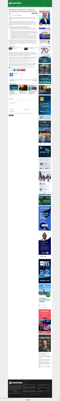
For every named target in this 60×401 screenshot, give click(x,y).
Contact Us (44, 6)
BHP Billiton (23, 67)
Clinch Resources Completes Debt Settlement (29, 384)
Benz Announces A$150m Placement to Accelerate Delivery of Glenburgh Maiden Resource (45, 356)
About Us (40, 6)
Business (13, 6)
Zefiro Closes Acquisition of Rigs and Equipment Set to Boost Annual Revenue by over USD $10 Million (29, 388)
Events (31, 6)
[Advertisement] (45, 374)
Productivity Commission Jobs (12, 68)
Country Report (18, 6)
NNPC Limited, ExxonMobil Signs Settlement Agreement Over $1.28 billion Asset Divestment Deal (29, 391)
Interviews (27, 6)
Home (9, 6)
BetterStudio (50, 396)
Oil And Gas (36, 13)
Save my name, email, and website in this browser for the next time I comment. (21, 113)
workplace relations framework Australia (21, 68)
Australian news (19, 67)
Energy (23, 6)
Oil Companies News (32, 67)
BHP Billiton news (27, 67)
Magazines (35, 6)
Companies (17, 0)
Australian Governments (13, 67)
